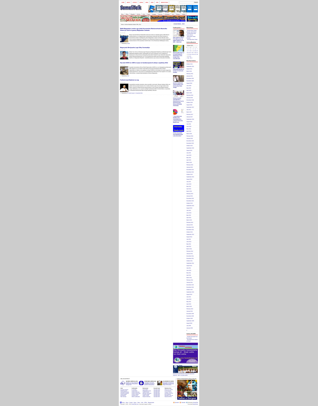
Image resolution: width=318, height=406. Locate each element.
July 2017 (188, 109)
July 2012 (188, 239)
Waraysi (178, 14)
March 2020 (189, 92)
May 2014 (188, 186)
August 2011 (189, 265)
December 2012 (190, 227)
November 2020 (190, 80)
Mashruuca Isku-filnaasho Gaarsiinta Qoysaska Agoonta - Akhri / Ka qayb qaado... (183, 374)
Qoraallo (177, 402)
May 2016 (188, 128)
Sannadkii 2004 (157, 395)
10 (190, 50)
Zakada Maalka (123, 394)
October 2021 (189, 64)
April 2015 (188, 160)
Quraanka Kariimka (124, 389)
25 (192, 54)
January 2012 (189, 253)
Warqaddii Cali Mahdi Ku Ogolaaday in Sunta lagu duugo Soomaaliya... (168, 383)
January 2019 (189, 97)
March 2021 (189, 71)
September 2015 (190, 148)
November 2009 (190, 316)
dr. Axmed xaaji (130, 93)
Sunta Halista (145, 389)
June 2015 (188, 155)
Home (123, 2)
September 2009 (190, 320)
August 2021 (189, 68)
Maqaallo (133, 14)
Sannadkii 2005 (157, 394)
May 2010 (188, 301)
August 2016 (189, 121)
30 (189, 56)
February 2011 (189, 280)
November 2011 (190, 258)
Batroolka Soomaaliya (147, 393)
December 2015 (190, 140)
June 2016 (188, 126)
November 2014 (190, 172)
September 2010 (190, 292)
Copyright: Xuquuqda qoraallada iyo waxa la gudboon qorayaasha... (150, 383)
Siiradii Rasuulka (123, 390)
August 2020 (189, 83)
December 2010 (190, 284)
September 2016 (190, 119)
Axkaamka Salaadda (124, 393)
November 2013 (190, 200)
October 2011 (189, 260)
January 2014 (189, 196)
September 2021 (190, 66)
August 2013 (189, 208)
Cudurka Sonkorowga (136, 393)
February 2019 (189, 95)
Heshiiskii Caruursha (169, 393)
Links (152, 2)
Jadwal (183, 14)
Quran (141, 2)
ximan (128, 43)
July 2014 (188, 181)
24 (190, 54)
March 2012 (189, 248)
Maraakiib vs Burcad (169, 395)
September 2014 (190, 176)
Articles (138, 14)
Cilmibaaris (167, 14)
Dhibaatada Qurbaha (147, 390)
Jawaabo (183, 402)
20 (195, 52)
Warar (127, 14)
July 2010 (188, 296)
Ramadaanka (123, 395)
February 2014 (189, 193)
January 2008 (189, 328)
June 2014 (188, 184)
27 (195, 54)
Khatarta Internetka (146, 396)
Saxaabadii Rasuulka (124, 392)
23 (189, 54)
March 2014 (189, 191)
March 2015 (189, 162)
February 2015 (189, 164)
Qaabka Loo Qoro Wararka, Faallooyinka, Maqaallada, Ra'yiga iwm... (132, 383)
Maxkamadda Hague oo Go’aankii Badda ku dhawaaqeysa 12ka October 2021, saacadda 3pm (178, 55)
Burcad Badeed (168, 394)
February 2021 (189, 73)
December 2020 (190, 78)
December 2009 (190, 313)
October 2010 (189, 289)
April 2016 (188, 131)
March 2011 (189, 277)
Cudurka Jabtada (135, 394)
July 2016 (188, 124)
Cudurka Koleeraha (135, 392)
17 (190, 52)
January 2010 (189, 311)
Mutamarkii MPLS (168, 396)
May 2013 (188, 215)
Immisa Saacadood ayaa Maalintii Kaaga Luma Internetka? (178, 134)
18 (192, 52)
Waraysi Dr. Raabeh (169, 389)
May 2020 (188, 88)
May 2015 (188, 157)
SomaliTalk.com (135, 404)
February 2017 (189, 114)
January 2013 (189, 224)
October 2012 (189, 232)
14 (197, 50)
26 (193, 54)
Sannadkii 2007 (157, 392)
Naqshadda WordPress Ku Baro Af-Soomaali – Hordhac (178, 71)
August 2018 (189, 104)
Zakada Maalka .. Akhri (179, 23)
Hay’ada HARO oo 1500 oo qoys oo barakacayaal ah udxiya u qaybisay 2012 (144, 62)
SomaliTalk (195, 402)
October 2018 (189, 102)
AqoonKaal (195, 404)
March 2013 (189, 220)
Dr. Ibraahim (134, 389)
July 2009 (188, 325)
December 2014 (190, 169)
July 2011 (188, 268)
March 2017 (189, 112)
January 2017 (189, 116)
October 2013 (189, 203)
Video (146, 2)
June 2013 (188, 212)
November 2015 (190, 143)
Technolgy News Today (192, 39)
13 (195, 50)
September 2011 (190, 263)
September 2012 (190, 234)
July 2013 (188, 210)
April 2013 (188, 217)
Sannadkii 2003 (157, 396)
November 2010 (190, 287)
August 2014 (189, 179)
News (122, 14)
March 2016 (189, 133)
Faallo (148, 14)
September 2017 (190, 107)
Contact (135, 2)
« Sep (187, 58)
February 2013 (189, 222)
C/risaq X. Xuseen (168, 392)
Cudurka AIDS (134, 390)
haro (128, 75)
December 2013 (190, 198)
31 (190, 56)
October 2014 (189, 174)
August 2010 (189, 294)
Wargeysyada (164, 2)
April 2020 (188, 90)
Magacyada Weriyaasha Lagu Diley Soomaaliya (135, 47)
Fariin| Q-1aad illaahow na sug (129, 80)
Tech (173, 14)
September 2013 (190, 205)
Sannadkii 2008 (157, 390)
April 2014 (188, 188)
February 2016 (189, 136)
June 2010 (188, 299)
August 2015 (189, 150)
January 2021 (189, 76)
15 (187, 52)
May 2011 (188, 272)
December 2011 (190, 256)
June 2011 (188, 270)
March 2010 (189, 306)
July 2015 (188, 152)
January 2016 (189, 138)
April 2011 (188, 275)
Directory (160, 14)
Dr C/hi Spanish (168, 390)
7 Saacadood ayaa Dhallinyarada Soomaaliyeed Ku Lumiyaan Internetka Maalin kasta (178, 119)
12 (193, 50)
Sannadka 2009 (157, 389)
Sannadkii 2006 (157, 393)
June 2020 (188, 85)
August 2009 (189, 323)
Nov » (191, 58)
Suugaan (154, 14)
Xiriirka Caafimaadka (136, 396)
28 (197, 54)
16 (189, 52)
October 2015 (189, 145)
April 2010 (188, 304)
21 (197, 52)
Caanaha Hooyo (135, 395)
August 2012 (189, 236)
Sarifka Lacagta (146, 395)
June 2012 (188, 241)
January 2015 (189, 167)
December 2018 (190, 100)
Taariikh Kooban (146, 392)
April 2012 (188, 246)
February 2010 (189, 308)
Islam (143, 14)
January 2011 (189, 282)
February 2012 (189, 251)
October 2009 (189, 318)
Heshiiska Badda (146, 394)
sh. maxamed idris (138, 93)
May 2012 (188, 244)
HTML (157, 2)
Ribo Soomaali (123, 396)
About (128, 2)
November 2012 (190, 229)
